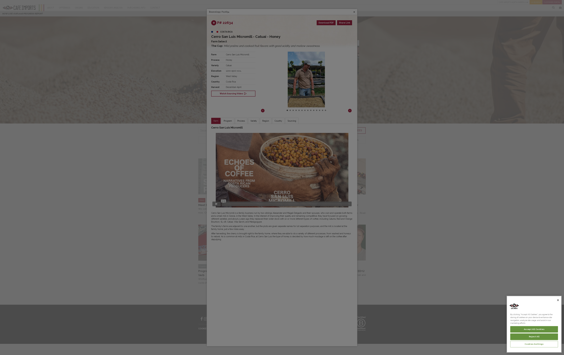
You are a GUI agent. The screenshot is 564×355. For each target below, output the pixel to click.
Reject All (534, 336)
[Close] (558, 300)
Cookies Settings (534, 344)
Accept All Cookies (534, 329)
